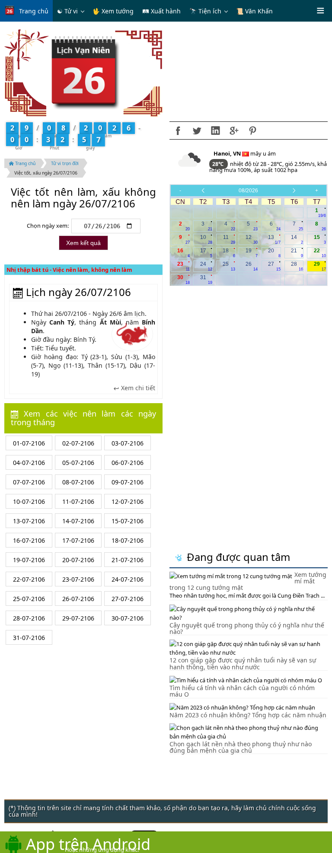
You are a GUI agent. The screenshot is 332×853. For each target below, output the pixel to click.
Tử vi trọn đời (65, 163)
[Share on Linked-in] (215, 130)
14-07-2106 (78, 521)
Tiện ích (209, 11)
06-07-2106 (128, 462)
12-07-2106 (128, 501)
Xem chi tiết (137, 388)
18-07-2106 (128, 540)
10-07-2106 (29, 501)
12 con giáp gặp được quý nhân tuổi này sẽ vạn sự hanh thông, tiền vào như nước (242, 663)
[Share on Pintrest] (252, 130)
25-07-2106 (29, 599)
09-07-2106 (128, 482)
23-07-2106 (78, 579)
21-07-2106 (128, 560)
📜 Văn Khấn (254, 11)
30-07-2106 (128, 618)
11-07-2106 (78, 501)
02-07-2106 (78, 443)
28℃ (218, 164)
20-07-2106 (78, 560)
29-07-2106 (78, 618)
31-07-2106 (29, 637)
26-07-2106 (78, 599)
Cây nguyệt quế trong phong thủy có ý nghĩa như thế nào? (246, 628)
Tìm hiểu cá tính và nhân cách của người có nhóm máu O (242, 691)
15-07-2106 (128, 521)
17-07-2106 (78, 540)
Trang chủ (33, 11)
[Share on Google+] (234, 130)
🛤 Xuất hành (161, 11)
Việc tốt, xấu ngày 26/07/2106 (45, 173)
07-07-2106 (29, 482)
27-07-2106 (128, 599)
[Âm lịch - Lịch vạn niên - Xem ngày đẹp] (84, 72)
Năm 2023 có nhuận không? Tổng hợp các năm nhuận (247, 715)
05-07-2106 (78, 462)
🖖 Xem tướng (113, 11)
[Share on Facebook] (178, 130)
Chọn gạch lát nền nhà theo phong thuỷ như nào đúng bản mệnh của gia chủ (240, 747)
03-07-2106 (128, 443)
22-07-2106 (29, 579)
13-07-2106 (29, 521)
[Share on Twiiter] (196, 130)
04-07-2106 (29, 462)
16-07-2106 (29, 540)
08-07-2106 (78, 482)
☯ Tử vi (67, 11)
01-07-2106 (29, 443)
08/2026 (248, 191)
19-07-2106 (29, 560)
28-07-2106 (29, 618)
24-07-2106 (128, 579)
